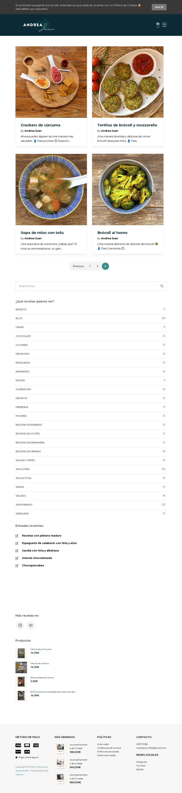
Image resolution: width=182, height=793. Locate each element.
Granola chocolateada (37, 558)
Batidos (21, 309)
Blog (19, 318)
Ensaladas (23, 362)
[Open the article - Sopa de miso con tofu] (51, 189)
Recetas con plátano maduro (41, 535)
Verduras (22, 513)
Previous (78, 266)
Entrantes (22, 371)
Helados (21, 398)
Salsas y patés (25, 460)
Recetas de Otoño (28, 433)
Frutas (20, 380)
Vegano (21, 495)
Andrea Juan (33, 130)
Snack (20, 486)
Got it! (159, 7)
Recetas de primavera (30, 442)
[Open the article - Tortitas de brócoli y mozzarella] (128, 82)
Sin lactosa (23, 478)
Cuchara (22, 344)
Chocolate (23, 336)
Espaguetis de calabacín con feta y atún (49, 543)
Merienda (22, 407)
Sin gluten (22, 469)
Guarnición (23, 389)
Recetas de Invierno (29, 424)
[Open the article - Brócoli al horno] (128, 189)
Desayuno (22, 353)
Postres (21, 415)
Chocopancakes (33, 565)
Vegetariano (24, 504)
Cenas (20, 327)
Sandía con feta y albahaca (40, 550)
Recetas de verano (28, 451)
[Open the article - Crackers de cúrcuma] (51, 82)
